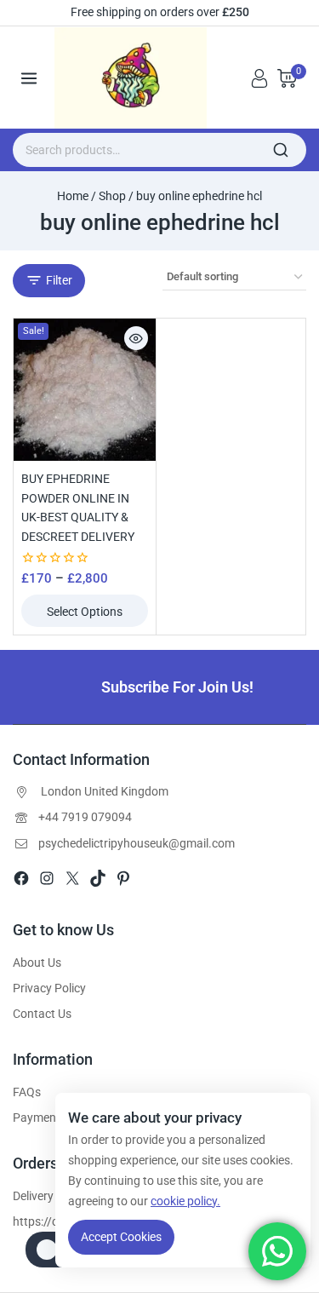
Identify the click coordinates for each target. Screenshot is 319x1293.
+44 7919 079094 (85, 817)
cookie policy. (185, 1201)
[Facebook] (21, 878)
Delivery (33, 1196)
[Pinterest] (123, 878)
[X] (72, 878)
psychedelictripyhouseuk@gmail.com (136, 843)
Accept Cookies (121, 1237)
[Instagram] (46, 878)
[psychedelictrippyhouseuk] (136, 78)
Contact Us (42, 1013)
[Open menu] (29, 78)
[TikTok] (97, 878)
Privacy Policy (49, 988)
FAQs (27, 1092)
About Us (37, 962)
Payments (39, 1117)
